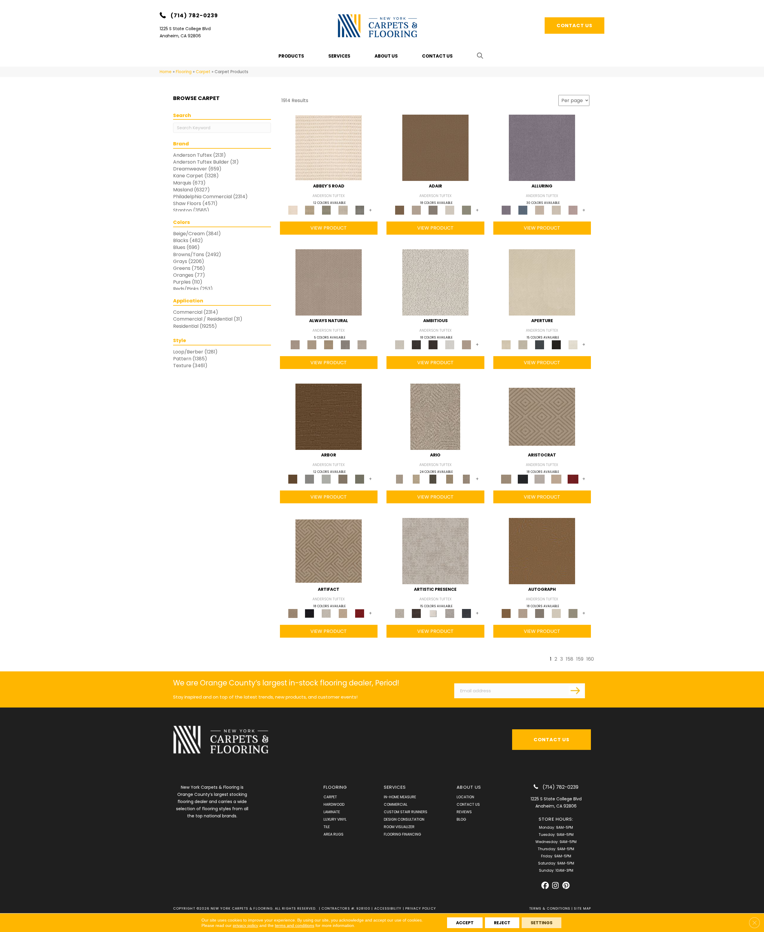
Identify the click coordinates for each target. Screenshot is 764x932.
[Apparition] (433, 479)
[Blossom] (573, 210)
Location (465, 796)
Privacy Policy (420, 908)
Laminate (332, 811)
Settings (541, 923)
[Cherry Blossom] (573, 479)
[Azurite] (522, 210)
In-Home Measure (400, 796)
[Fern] (359, 479)
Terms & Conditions (549, 908)
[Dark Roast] (433, 344)
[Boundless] (326, 210)
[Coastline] (326, 479)
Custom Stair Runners (405, 811)
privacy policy (245, 925)
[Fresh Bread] (466, 344)
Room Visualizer (399, 826)
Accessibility (388, 908)
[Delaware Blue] (359, 210)
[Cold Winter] (449, 613)
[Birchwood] (542, 416)
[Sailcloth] (328, 344)
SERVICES (395, 787)
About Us (386, 56)
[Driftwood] (342, 479)
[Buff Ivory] (542, 282)
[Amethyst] (542, 147)
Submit (576, 690)
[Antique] (416, 479)
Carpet (203, 72)
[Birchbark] (556, 210)
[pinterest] (566, 885)
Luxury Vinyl (335, 819)
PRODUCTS (291, 56)
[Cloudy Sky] (309, 479)
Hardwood (334, 804)
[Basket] (328, 282)
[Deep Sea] (466, 613)
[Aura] (328, 147)
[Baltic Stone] (435, 551)
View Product (328, 227)
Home (166, 72)
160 (590, 659)
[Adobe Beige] (435, 416)
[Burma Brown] (416, 613)
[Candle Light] (433, 613)
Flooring (184, 72)
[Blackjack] (522, 479)
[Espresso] (556, 344)
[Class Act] (433, 210)
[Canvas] (435, 282)
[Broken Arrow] (466, 479)
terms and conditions (294, 925)
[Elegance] (449, 210)
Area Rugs (334, 834)
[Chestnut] (328, 416)
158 (569, 659)
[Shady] (345, 344)
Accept (465, 923)
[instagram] (555, 885)
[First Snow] (573, 344)
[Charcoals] (416, 344)
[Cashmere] (556, 479)
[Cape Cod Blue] (539, 344)
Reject (502, 923)
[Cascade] (539, 479)
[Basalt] (539, 210)
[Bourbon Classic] (435, 147)
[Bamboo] (309, 210)
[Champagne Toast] (416, 210)
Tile (327, 826)
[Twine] (362, 344)
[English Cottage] (466, 210)
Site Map (582, 908)
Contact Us (437, 56)
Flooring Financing (402, 834)
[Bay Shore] (449, 479)
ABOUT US (469, 787)
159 (579, 659)
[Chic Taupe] (342, 210)
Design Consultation (404, 819)
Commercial (395, 804)
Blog (461, 819)
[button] (481, 56)
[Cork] (311, 344)
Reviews (464, 811)
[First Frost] (449, 344)
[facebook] (545, 885)
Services (339, 56)
